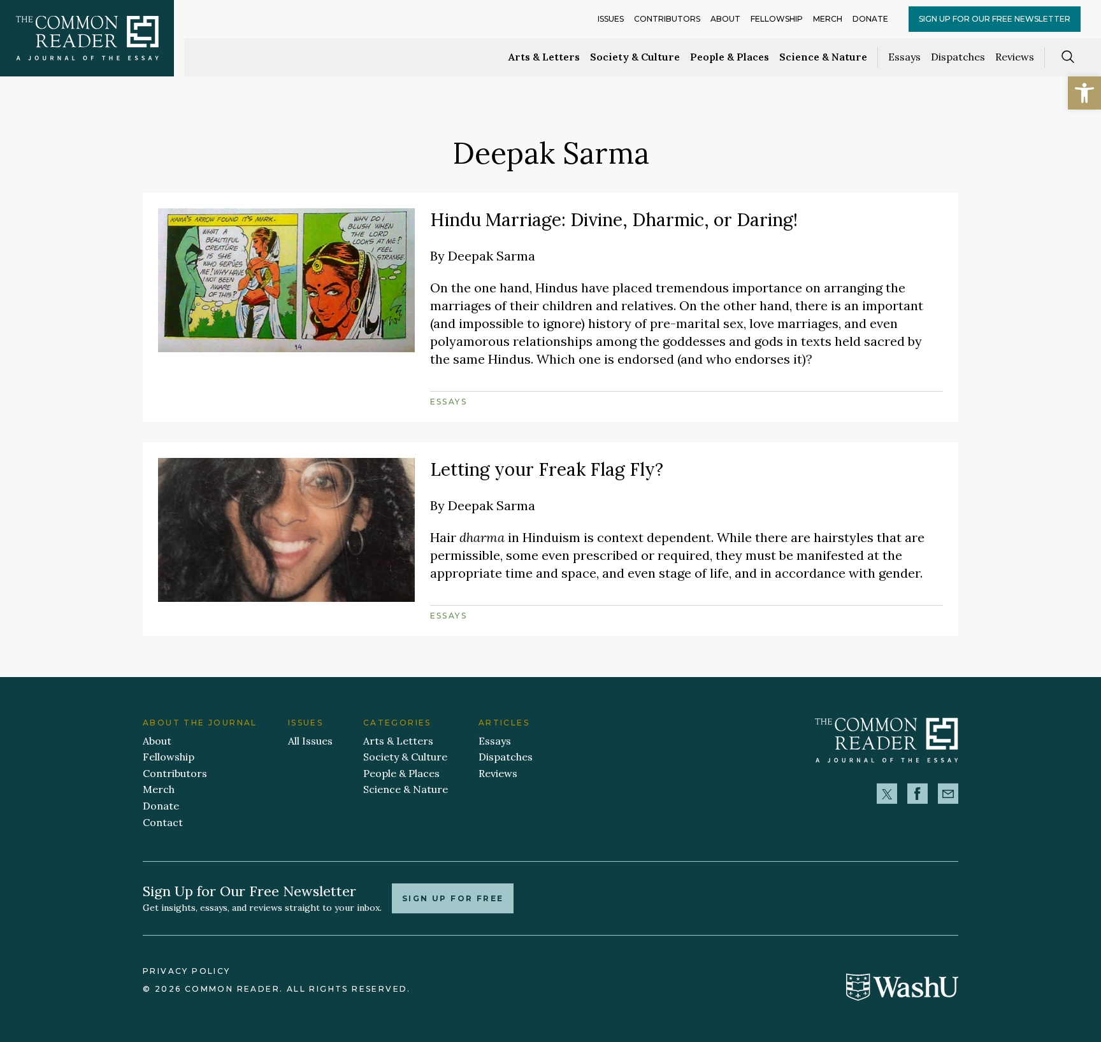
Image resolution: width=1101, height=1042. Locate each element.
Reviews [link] (1014, 56)
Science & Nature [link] (823, 56)
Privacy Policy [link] (187, 971)
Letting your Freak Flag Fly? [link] (546, 469)
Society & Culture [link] (635, 56)
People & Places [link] (729, 56)
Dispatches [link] (958, 56)
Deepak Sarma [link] (491, 256)
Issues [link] (611, 19)
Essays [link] (904, 56)
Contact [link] (163, 822)
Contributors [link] (667, 19)
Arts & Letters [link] (544, 56)
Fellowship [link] (777, 19)
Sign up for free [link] (452, 898)
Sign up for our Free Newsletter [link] (994, 19)
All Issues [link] (310, 740)
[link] (1084, 93)
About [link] (725, 19)
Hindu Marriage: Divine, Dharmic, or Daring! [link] (614, 219)
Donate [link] (870, 19)
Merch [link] (827, 19)
